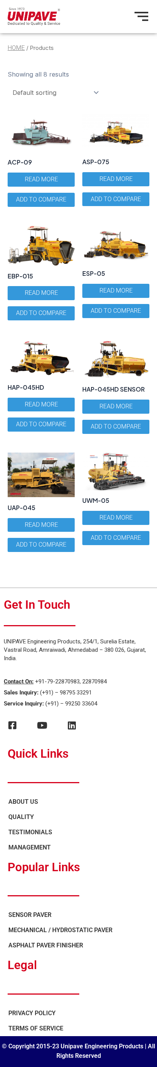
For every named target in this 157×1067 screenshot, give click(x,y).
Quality (21, 817)
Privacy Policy (32, 1013)
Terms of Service (35, 1028)
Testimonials (30, 832)
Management (29, 847)
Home (16, 47)
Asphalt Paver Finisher (45, 945)
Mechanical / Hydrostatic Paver (60, 930)
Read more (41, 179)
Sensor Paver (29, 914)
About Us (23, 801)
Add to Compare (41, 199)
